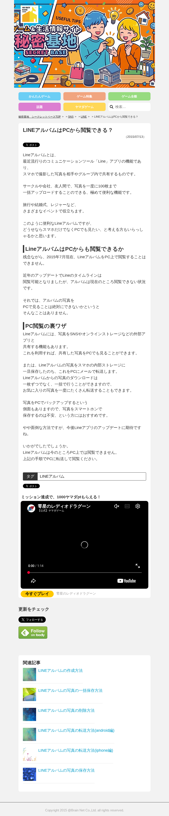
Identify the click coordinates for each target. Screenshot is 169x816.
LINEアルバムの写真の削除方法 (66, 710)
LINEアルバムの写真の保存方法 (66, 770)
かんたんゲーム (39, 96)
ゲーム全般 (129, 96)
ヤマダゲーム (84, 107)
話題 (40, 107)
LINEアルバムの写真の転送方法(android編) (76, 730)
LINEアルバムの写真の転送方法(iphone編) (75, 750)
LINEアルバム (52, 476)
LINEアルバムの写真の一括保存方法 (70, 690)
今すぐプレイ (37, 594)
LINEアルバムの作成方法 (60, 670)
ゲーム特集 (84, 96)
